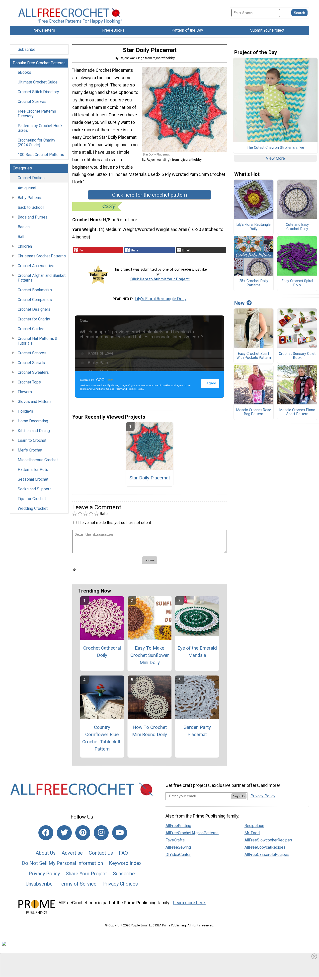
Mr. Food (252, 832)
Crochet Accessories (36, 265)
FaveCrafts (175, 840)
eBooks (24, 72)
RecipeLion (254, 825)
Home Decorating (33, 421)
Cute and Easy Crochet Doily (297, 227)
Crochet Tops (29, 382)
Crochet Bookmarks (35, 290)
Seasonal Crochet (33, 479)
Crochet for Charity (34, 319)
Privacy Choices (120, 884)
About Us (46, 853)
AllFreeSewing (178, 847)
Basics (24, 227)
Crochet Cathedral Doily (102, 651)
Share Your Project (86, 874)
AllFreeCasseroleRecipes (266, 854)
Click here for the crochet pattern (149, 195)
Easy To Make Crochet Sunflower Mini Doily (149, 655)
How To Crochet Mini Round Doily (149, 730)
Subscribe (26, 49)
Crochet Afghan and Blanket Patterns (42, 278)
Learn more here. (189, 902)
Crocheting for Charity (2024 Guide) (36, 142)
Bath (21, 236)
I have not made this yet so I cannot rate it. (115, 522)
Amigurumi (27, 188)
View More (275, 158)
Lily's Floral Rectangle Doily (160, 298)
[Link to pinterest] (82, 832)
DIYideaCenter (178, 854)
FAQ (123, 853)
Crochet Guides (31, 328)
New (239, 303)
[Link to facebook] (45, 832)
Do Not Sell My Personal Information (62, 863)
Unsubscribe (39, 884)
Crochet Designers (34, 309)
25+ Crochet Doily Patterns (253, 283)
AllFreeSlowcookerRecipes (268, 840)
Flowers (25, 391)
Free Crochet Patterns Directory (37, 113)
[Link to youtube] (119, 832)
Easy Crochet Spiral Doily (297, 283)
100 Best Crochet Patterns (41, 154)
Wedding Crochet (33, 508)
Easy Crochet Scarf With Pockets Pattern (254, 356)
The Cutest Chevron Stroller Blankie (275, 148)
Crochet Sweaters (33, 372)
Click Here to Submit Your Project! (160, 279)
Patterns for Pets (33, 469)
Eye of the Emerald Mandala (197, 651)
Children (25, 246)
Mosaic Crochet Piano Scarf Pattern (297, 412)
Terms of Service (77, 884)
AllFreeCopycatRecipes (265, 847)
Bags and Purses (33, 217)
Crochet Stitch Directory (38, 91)
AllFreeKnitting (178, 825)
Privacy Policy (44, 874)
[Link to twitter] (64, 832)
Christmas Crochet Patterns (42, 256)
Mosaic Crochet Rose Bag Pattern (253, 412)
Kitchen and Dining (34, 430)
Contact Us (101, 853)
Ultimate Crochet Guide (38, 82)
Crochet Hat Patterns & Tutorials (38, 341)
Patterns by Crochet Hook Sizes (40, 128)
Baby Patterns (30, 197)
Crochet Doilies (31, 177)
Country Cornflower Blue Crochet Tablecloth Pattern (102, 738)
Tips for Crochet (32, 498)
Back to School (31, 207)
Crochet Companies (35, 299)
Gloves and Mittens (35, 401)
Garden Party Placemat (197, 730)
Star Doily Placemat (149, 478)
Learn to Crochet (32, 440)
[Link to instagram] (101, 832)
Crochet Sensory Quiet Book (297, 356)
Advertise (72, 853)
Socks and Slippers (35, 489)
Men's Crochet (30, 450)
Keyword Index (125, 863)
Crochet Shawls (31, 362)
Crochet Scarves (32, 101)
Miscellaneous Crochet (38, 459)
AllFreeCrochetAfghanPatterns (192, 832)
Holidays (25, 411)
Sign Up (238, 796)
